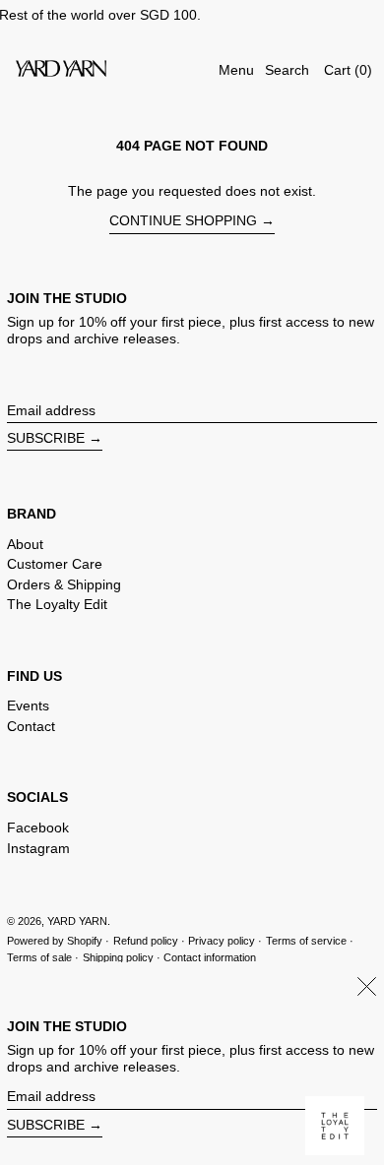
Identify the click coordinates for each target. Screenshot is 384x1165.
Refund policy (145, 941)
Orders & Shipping (64, 584)
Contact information (209, 957)
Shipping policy (118, 957)
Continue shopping (183, 220)
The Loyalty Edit (57, 604)
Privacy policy (221, 941)
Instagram (38, 848)
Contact (31, 726)
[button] (287, 70)
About (25, 544)
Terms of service (306, 941)
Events (28, 705)
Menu (236, 70)
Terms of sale (39, 957)
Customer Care (54, 564)
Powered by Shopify (54, 941)
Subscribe (46, 438)
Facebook (38, 827)
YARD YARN (77, 921)
